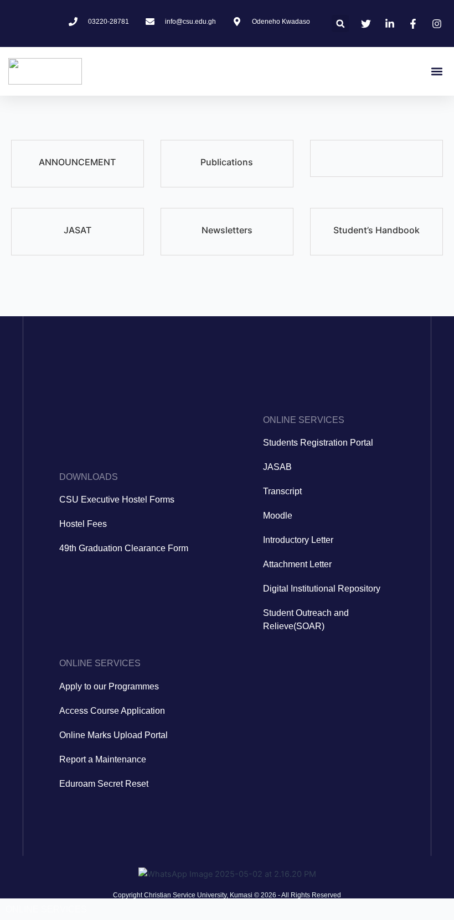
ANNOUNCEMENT (77, 162)
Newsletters (227, 230)
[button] (340, 23)
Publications (226, 162)
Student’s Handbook (376, 230)
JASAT (77, 230)
